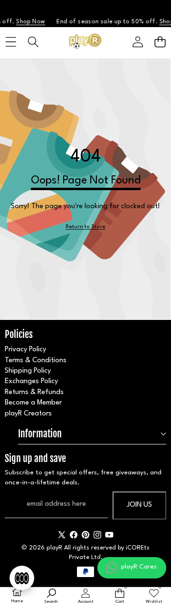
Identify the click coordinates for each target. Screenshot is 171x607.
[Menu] (10, 42)
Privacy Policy (25, 349)
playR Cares (139, 566)
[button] (160, 42)
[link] (85, 227)
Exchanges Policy (31, 381)
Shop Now (28, 22)
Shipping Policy (28, 371)
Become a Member (33, 402)
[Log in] (137, 42)
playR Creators (28, 413)
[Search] (33, 42)
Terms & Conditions (35, 360)
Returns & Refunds (34, 392)
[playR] (85, 42)
